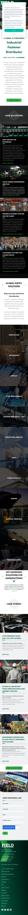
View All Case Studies (14, 768)
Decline (14, 34)
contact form (14, 591)
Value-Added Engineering (7, 874)
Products (4, 876)
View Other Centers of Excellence (10, 864)
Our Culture (4, 893)
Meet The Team (5, 895)
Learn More (5, 654)
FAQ (3, 884)
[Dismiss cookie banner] (23, 5)
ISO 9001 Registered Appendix (9, 851)
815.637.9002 (12, 589)
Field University (5, 879)
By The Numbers (6, 898)
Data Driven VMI (5, 871)
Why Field (4, 890)
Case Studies (5, 900)
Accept (14, 30)
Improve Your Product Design (11, 195)
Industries (4, 882)
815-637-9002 (8, 859)
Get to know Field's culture (10, 271)
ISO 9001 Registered (7, 850)
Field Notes (4, 903)
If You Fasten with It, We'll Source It (12, 234)
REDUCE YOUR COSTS (7, 163)
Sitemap (4, 906)
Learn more (5, 709)
